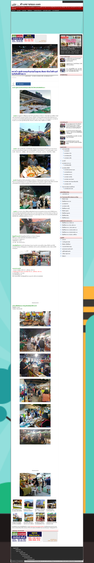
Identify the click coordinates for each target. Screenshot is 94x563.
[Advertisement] (47, 22)
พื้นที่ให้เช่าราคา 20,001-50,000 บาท (69, 232)
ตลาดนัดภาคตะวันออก (69, 179)
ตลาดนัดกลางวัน (67, 153)
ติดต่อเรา (64, 256)
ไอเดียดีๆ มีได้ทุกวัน (37, 10)
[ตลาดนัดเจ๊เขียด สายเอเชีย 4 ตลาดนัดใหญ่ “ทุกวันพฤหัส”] (63, 139)
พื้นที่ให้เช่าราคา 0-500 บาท (68, 222)
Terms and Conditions (66, 561)
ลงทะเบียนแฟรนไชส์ (24, 554)
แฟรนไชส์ (24, 10)
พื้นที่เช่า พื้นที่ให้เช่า (66, 244)
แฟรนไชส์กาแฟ (65, 194)
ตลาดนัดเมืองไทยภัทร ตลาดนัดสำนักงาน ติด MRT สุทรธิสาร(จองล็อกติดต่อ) (74, 142)
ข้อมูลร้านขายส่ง (22, 553)
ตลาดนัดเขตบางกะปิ (48, 76)
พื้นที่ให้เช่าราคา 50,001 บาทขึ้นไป (69, 234)
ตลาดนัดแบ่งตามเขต (68, 188)
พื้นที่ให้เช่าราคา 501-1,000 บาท (69, 225)
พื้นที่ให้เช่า (30, 10)
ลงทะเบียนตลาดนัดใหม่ (26, 556)
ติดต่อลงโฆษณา (21, 561)
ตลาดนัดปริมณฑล (68, 172)
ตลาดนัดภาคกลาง (68, 174)
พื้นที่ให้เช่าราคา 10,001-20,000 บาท (69, 229)
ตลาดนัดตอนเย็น (67, 155)
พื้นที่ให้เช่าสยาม (65, 217)
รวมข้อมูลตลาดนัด (66, 241)
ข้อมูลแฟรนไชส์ (15, 548)
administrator (28, 76)
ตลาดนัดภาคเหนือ (68, 176)
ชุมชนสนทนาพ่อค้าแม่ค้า (67, 249)
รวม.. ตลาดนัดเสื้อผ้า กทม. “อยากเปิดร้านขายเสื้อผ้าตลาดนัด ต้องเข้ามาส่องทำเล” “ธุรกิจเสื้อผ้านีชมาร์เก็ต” (74, 70)
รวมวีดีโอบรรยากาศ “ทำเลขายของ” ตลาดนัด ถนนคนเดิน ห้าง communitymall (73, 60)
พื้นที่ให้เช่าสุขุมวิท (66, 213)
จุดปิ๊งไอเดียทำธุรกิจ (66, 251)
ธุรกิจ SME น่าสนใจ (47, 10)
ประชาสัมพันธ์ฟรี (55, 10)
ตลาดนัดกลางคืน (39, 76)
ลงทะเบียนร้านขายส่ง (31, 559)
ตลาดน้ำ (64, 160)
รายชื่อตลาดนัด (18, 549)
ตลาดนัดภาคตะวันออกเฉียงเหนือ (71, 181)
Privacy (52, 561)
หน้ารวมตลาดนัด (65, 149)
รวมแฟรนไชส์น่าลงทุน (67, 246)
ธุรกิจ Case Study (19, 551)
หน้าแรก (13, 10)
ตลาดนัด (18, 10)
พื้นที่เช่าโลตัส (65, 199)
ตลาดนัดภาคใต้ (67, 184)
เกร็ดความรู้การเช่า (66, 253)
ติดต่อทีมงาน (14, 561)
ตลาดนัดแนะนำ (64, 122)
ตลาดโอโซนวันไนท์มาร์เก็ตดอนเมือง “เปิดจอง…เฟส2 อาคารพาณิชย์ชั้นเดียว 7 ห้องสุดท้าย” (74, 132)
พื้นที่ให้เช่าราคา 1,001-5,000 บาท (69, 227)
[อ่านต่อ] (77, 52)
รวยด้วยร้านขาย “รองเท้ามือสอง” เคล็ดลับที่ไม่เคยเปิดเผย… (74, 64)
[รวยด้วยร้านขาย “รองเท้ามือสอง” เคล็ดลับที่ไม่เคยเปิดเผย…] (63, 66)
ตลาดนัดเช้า (66, 150)
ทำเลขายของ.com (37, 561)
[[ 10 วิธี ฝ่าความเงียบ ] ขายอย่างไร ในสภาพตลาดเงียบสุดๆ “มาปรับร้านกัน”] (71, 45)
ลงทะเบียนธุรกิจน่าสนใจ (28, 557)
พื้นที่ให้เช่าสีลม (65, 215)
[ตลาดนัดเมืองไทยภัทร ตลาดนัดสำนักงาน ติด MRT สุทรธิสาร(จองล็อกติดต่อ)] (63, 144)
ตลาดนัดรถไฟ (65, 203)
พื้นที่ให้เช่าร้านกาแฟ (66, 201)
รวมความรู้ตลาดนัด (65, 57)
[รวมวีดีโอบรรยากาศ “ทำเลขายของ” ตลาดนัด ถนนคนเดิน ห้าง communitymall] (63, 61)
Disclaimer (73, 561)
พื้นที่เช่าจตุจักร (65, 210)
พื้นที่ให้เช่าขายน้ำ (66, 208)
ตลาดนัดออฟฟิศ (67, 165)
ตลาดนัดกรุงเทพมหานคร (69, 169)
